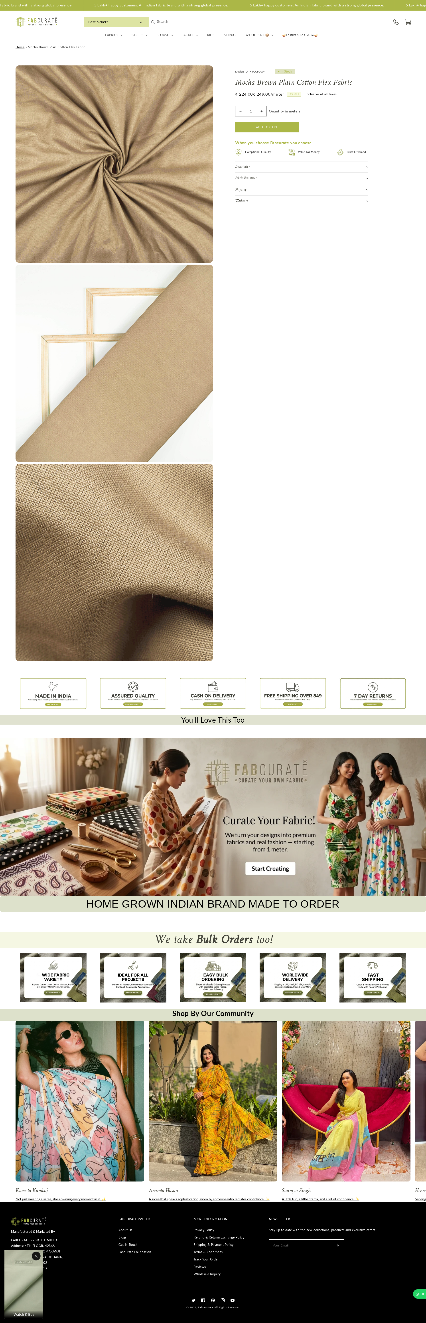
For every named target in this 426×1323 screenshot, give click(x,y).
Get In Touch (128, 1244)
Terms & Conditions (208, 1252)
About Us (125, 1230)
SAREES (138, 35)
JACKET (188, 35)
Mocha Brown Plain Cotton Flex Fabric (56, 47)
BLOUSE (162, 35)
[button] (408, 22)
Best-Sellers (98, 22)
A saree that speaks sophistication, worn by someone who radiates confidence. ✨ (209, 1199)
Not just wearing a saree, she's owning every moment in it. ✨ (61, 1199)
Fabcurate (204, 1307)
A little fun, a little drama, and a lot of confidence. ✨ (320, 1199)
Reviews (200, 1267)
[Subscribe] (338, 1245)
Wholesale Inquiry (207, 1274)
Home (20, 47)
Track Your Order (206, 1259)
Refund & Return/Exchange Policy (219, 1237)
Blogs (122, 1237)
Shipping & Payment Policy (214, 1244)
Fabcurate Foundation (134, 1252)
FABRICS (111, 35)
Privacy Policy (204, 1230)
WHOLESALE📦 (257, 35)
